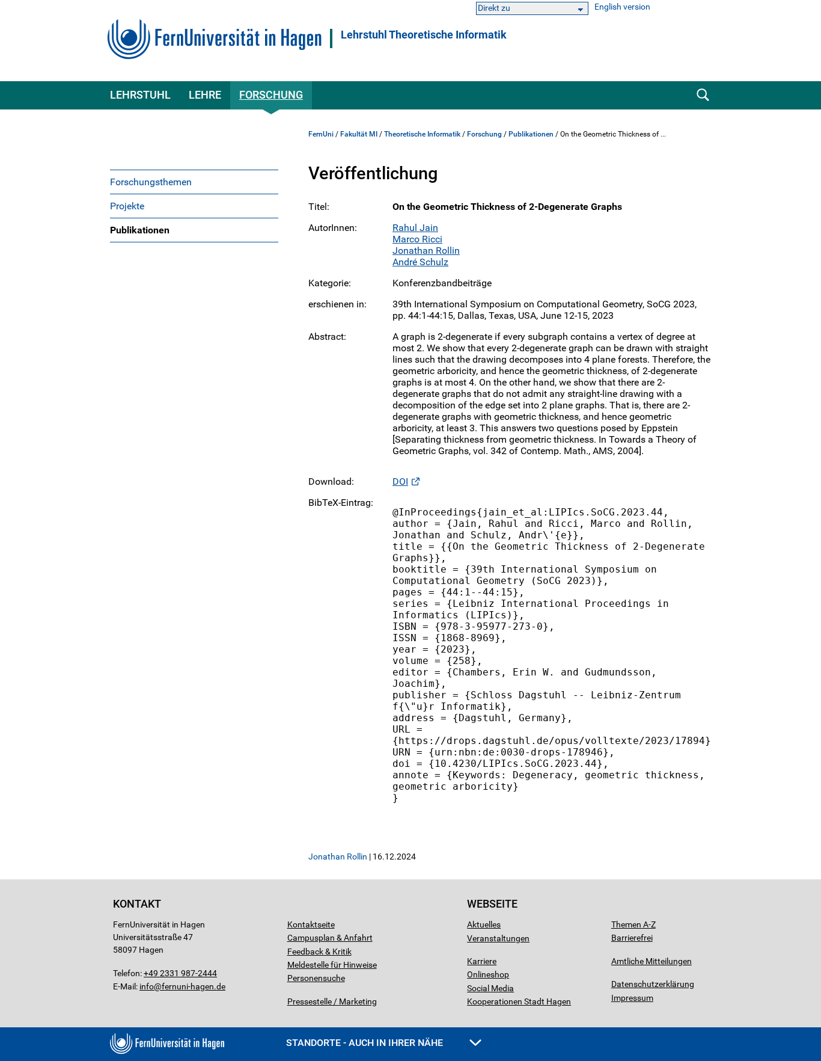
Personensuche (316, 978)
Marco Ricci (417, 239)
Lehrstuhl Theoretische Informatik (424, 35)
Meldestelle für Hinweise (332, 965)
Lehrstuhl (140, 94)
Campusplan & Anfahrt (330, 938)
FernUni (321, 134)
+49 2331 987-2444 (180, 973)
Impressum (632, 998)
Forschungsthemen (151, 182)
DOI (400, 481)
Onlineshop (488, 974)
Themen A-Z (633, 924)
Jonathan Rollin (426, 250)
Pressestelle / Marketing (332, 1001)
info (146, 986)
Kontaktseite (311, 924)
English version (622, 7)
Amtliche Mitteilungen (651, 961)
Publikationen (139, 230)
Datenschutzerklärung (652, 984)
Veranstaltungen (498, 938)
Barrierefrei (632, 938)
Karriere (481, 961)
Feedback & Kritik (319, 951)
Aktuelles (484, 924)
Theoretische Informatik (422, 134)
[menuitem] (194, 182)
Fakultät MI (358, 134)
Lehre (205, 94)
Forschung (271, 94)
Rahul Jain (415, 227)
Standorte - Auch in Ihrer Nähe (365, 1042)
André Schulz (420, 262)
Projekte (127, 206)
